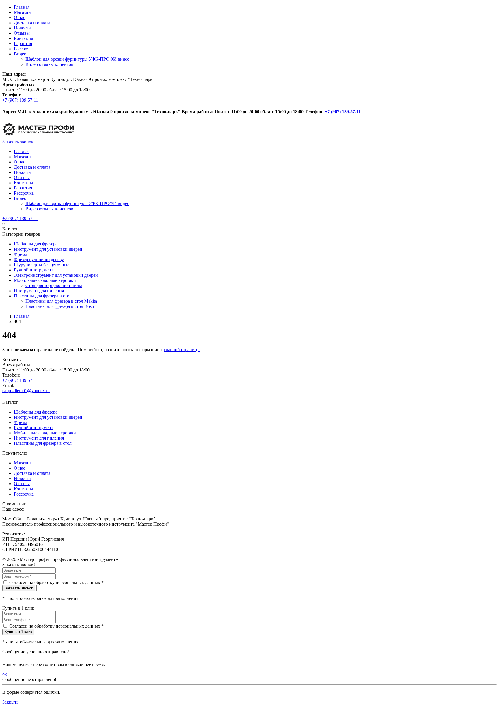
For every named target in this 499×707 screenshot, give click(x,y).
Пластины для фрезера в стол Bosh (59, 306)
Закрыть (10, 701)
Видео (20, 53)
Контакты (23, 38)
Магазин (22, 12)
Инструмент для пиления (39, 290)
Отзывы (22, 33)
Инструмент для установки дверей (48, 249)
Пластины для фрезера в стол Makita (61, 301)
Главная (21, 7)
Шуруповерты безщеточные (41, 264)
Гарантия (23, 43)
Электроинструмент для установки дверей (56, 275)
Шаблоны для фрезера (35, 243)
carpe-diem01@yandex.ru (26, 390)
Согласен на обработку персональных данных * (56, 582)
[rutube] (5, 106)
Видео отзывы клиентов (49, 64)
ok (4, 674)
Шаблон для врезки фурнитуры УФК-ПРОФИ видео (77, 59)
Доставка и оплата (32, 22)
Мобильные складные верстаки (45, 280)
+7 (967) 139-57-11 (20, 100)
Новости (22, 27)
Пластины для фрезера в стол (43, 295)
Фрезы (20, 254)
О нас (19, 17)
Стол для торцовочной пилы (53, 285)
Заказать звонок (17, 141)
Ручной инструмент (33, 269)
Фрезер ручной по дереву (39, 259)
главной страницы (182, 349)
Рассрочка (24, 48)
